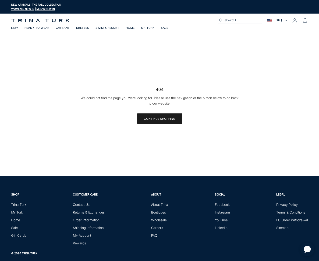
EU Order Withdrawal (292, 220)
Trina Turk (18, 205)
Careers (157, 228)
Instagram (222, 212)
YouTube (221, 220)
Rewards (79, 243)
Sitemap (282, 228)
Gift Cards (18, 235)
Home (130, 27)
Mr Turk (147, 27)
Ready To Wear (37, 27)
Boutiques (158, 212)
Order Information (86, 220)
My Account (82, 235)
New (14, 27)
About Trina (159, 205)
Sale (164, 27)
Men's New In (45, 9)
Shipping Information (88, 228)
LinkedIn (221, 228)
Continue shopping (159, 118)
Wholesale (159, 220)
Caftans (63, 27)
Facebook (222, 205)
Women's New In (22, 9)
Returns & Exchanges (89, 212)
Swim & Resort (107, 27)
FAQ (154, 235)
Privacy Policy (287, 205)
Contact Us (81, 205)
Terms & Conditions (290, 212)
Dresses (82, 27)
